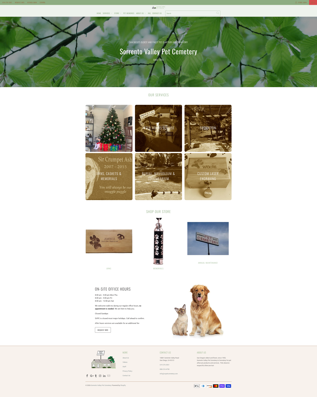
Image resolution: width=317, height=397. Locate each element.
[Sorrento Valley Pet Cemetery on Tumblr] (96, 376)
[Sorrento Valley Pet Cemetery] (158, 7)
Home (99, 13)
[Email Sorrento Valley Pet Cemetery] (109, 376)
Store (117, 13)
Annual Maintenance (208, 241)
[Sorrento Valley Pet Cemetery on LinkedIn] (104, 376)
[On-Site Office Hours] (196, 309)
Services (106, 13)
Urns (108, 244)
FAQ (149, 13)
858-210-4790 (165, 369)
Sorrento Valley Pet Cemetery (101, 385)
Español (42, 2)
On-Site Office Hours (113, 289)
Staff (124, 367)
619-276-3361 (7, 2)
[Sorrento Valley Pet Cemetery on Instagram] (100, 376)
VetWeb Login (32, 2)
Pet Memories (128, 13)
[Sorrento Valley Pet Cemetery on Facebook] (87, 376)
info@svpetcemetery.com (169, 374)
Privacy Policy (127, 371)
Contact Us (157, 13)
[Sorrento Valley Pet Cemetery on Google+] (91, 376)
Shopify (123, 385)
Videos (125, 362)
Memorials (158, 244)
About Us (140, 13)
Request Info (19, 2)
